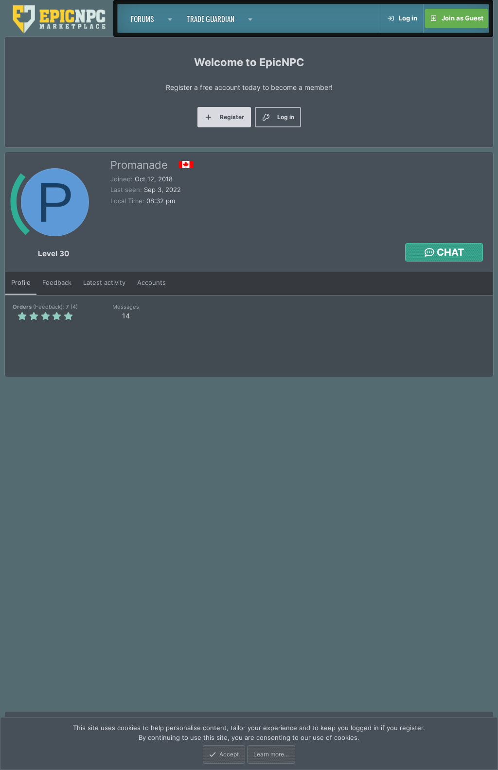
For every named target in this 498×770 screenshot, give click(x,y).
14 (126, 316)
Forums (142, 18)
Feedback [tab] (56, 282)
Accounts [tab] (151, 282)
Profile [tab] (21, 282)
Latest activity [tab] (104, 282)
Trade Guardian (210, 18)
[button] (170, 18)
